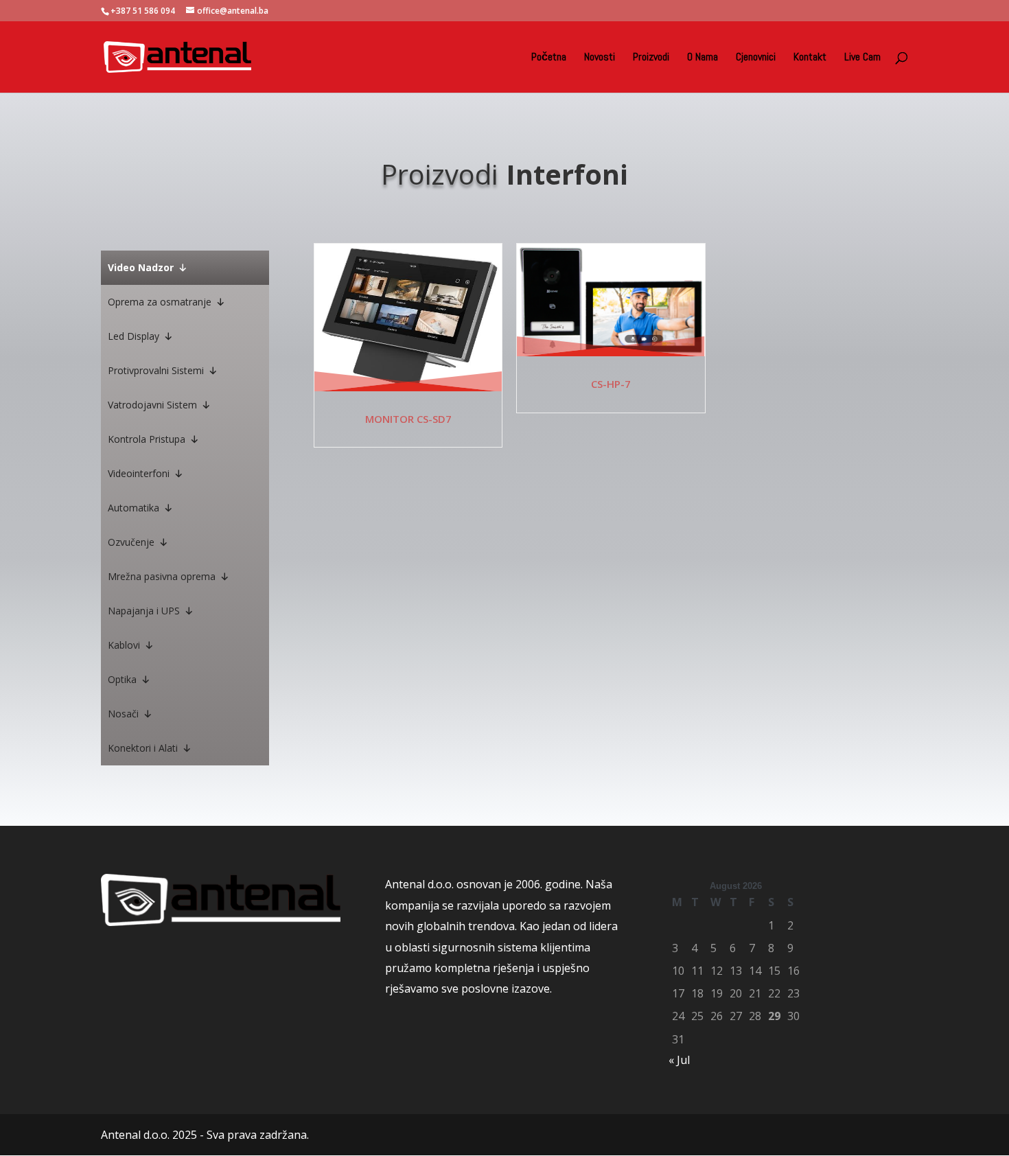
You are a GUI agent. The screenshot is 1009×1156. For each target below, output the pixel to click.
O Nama (702, 58)
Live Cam (862, 58)
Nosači (123, 713)
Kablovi (124, 644)
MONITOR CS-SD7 (408, 419)
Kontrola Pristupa (146, 439)
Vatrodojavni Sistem (152, 404)
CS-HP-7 (611, 384)
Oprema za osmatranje (159, 301)
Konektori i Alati (143, 747)
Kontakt (809, 58)
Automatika (133, 507)
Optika (122, 679)
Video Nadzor (141, 267)
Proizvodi (651, 58)
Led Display (133, 336)
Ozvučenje (131, 541)
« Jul (679, 1059)
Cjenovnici (756, 58)
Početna (548, 58)
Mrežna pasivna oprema (162, 576)
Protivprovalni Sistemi (156, 370)
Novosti (599, 58)
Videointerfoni (139, 473)
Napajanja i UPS (144, 610)
